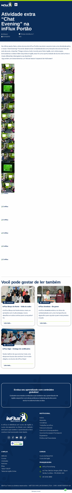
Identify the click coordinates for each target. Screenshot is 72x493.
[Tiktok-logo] (25, 437)
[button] (15, 4)
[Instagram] (9, 437)
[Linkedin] (21, 437)
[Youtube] (17, 437)
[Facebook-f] (13, 437)
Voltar (45, 486)
